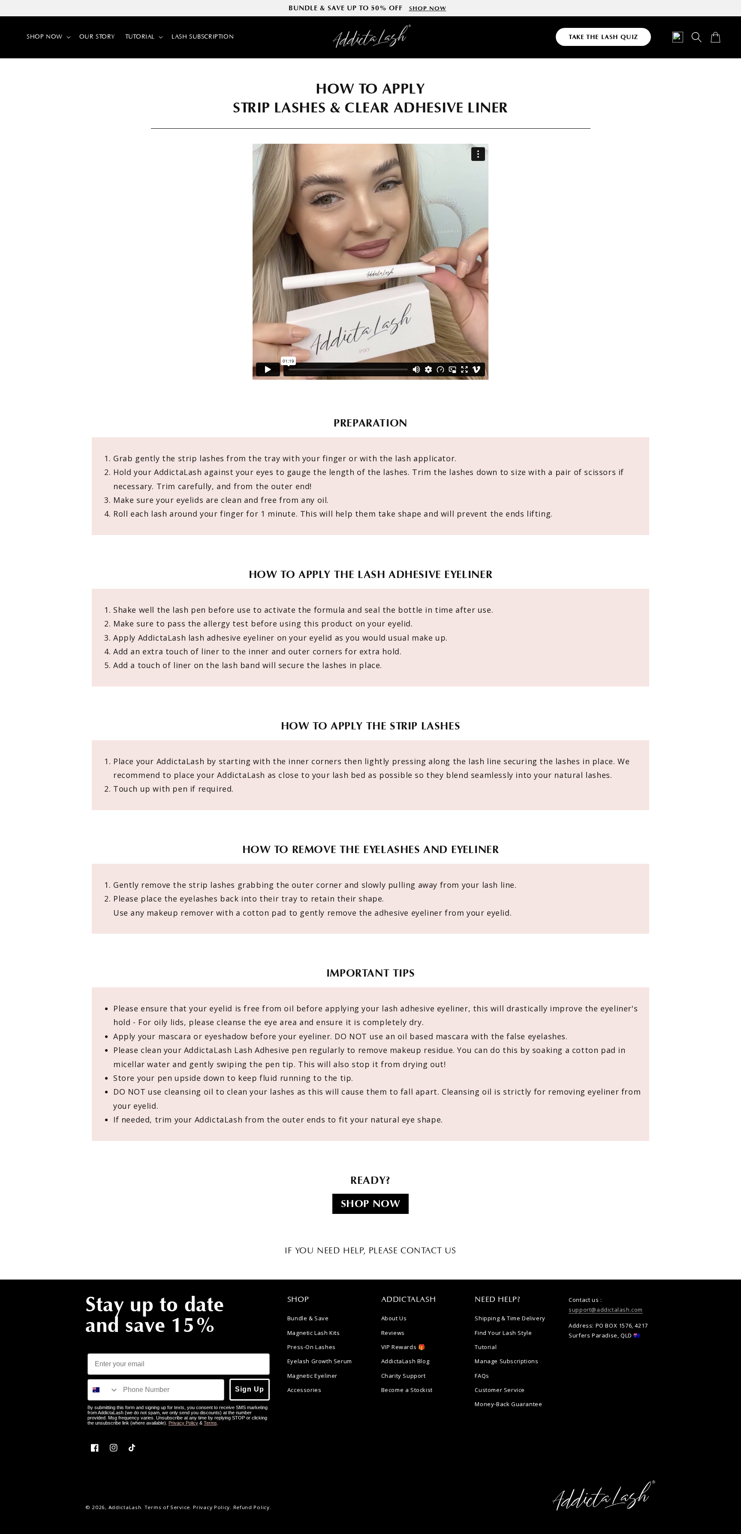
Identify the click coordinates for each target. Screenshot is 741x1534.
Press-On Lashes (311, 1347)
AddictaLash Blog (405, 1361)
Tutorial (486, 1347)
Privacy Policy (183, 1422)
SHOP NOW (427, 8)
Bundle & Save (308, 1318)
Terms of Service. (168, 1507)
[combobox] (103, 1390)
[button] (47, 37)
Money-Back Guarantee (508, 1404)
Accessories (304, 1390)
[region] (370, 8)
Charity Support (403, 1376)
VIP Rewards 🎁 (403, 1347)
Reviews (393, 1333)
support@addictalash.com (606, 1309)
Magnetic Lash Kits (313, 1333)
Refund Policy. (252, 1507)
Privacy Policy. (212, 1507)
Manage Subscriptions (506, 1361)
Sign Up (249, 1389)
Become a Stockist (407, 1390)
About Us (394, 1318)
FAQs (482, 1376)
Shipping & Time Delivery (510, 1318)
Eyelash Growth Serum (319, 1361)
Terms (210, 1422)
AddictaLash (125, 1507)
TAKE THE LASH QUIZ (603, 37)
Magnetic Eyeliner (312, 1376)
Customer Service (500, 1390)
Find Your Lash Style (503, 1333)
